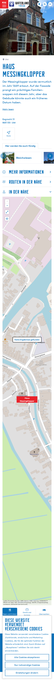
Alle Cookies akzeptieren (27, 657)
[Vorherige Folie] (3, 156)
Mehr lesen (8, 109)
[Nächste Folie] (50, 156)
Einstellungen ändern (27, 672)
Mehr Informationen (26, 172)
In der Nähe (19, 191)
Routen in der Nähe (25, 182)
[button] (27, 401)
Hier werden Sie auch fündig (20, 145)
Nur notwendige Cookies (27, 665)
